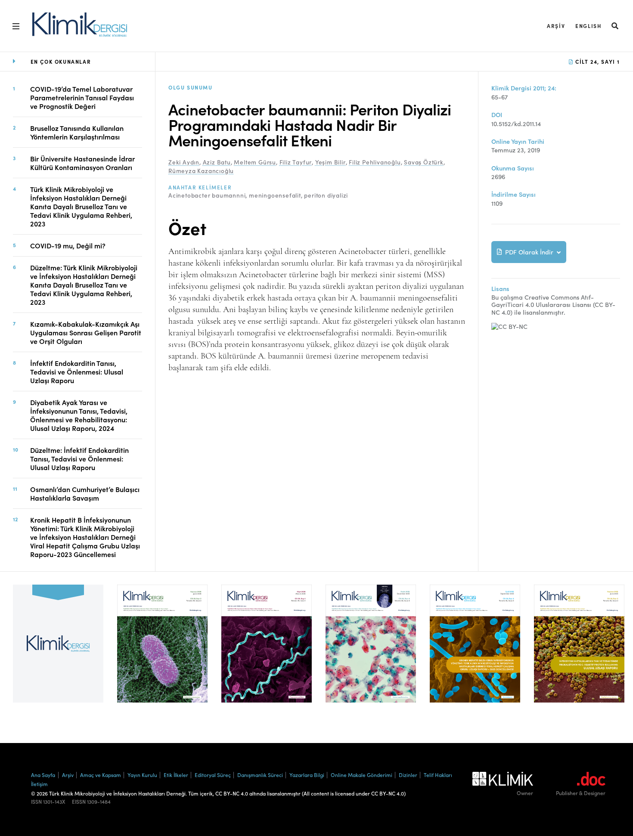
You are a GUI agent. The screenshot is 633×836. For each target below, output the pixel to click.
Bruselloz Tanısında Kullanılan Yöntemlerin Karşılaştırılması (77, 132)
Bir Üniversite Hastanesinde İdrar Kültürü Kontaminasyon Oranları (82, 163)
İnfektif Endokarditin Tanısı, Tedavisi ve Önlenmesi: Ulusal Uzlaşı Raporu (76, 371)
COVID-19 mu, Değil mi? (68, 245)
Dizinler (408, 774)
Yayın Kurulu (142, 774)
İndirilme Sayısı (513, 194)
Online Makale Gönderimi (361, 774)
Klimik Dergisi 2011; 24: (523, 88)
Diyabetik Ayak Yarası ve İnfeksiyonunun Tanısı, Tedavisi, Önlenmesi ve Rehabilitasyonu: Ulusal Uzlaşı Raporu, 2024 (78, 415)
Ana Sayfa (43, 774)
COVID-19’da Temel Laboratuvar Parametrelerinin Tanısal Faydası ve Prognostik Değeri (82, 97)
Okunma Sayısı (512, 168)
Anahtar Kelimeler (200, 187)
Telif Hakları (438, 774)
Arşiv (556, 25)
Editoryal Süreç (213, 774)
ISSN (36, 802)
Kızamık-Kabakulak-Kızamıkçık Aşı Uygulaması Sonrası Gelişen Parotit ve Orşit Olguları (85, 332)
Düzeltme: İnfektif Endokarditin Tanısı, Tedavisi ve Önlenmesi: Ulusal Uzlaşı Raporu (79, 458)
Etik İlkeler (176, 774)
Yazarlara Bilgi (306, 774)
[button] (615, 26)
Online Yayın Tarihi (517, 141)
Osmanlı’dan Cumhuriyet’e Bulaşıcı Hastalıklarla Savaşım (85, 493)
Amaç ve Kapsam (100, 774)
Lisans (500, 288)
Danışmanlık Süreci (260, 774)
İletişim (39, 783)
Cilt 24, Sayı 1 (596, 61)
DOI (496, 114)
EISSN (79, 802)
